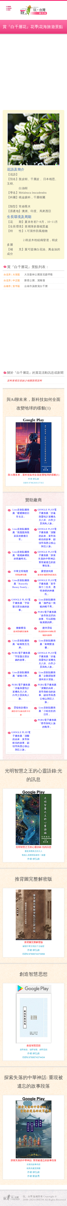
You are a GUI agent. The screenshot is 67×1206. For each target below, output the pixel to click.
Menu (9, 8)
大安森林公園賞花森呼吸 (38, 274)
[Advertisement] (33, 71)
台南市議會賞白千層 (36, 286)
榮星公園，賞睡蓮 (34, 280)
